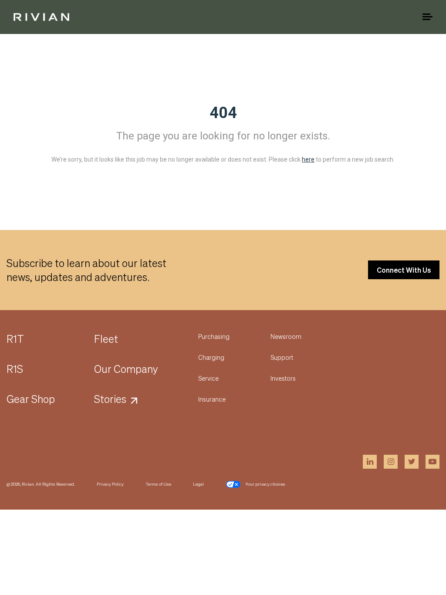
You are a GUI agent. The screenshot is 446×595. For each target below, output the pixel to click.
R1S (15, 368)
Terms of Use (158, 484)
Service (208, 378)
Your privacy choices (265, 484)
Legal (198, 484)
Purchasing (214, 336)
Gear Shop (31, 399)
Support (281, 357)
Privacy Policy (110, 484)
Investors (283, 378)
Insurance (212, 399)
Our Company (126, 368)
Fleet (106, 338)
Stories (110, 399)
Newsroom (285, 336)
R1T (15, 338)
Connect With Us (404, 269)
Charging (211, 357)
